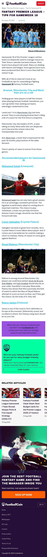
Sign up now (23, 494)
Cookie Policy (6, 539)
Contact (4, 529)
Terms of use (6, 543)
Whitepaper (6, 519)
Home (4, 510)
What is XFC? (6, 515)
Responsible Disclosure (10, 548)
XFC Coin (5, 524)
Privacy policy (6, 534)
